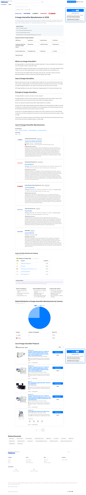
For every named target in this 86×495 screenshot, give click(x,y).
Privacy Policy (28, 461)
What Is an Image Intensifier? (21, 28)
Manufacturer (39, 138)
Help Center (46, 459)
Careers (9, 462)
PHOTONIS (23, 266)
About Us (9, 459)
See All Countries (64, 459)
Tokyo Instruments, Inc (25, 274)
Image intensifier (28, 210)
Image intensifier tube (29, 232)
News (9, 461)
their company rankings (36, 21)
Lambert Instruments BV (25, 271)
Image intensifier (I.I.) (29, 164)
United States (80, 1)
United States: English (13, 486)
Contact (45, 461)
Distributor (38, 208)
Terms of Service (28, 459)
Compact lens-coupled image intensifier (33, 141)
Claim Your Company (47, 462)
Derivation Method (35, 258)
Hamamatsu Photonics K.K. (26, 263)
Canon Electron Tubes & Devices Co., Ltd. (29, 268)
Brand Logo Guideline (29, 462)
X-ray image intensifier (30, 187)
